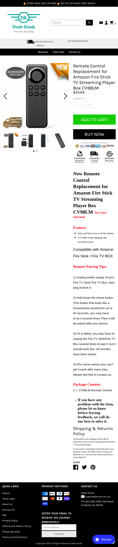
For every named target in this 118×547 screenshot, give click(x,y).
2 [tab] (36, 151)
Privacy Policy (10, 520)
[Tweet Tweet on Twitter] (84, 468)
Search (6, 493)
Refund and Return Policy (16, 526)
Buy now (94, 134)
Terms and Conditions (14, 537)
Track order (58, 52)
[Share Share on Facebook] (75, 468)
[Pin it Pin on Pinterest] (93, 468)
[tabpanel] (35, 96)
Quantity (79, 98)
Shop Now (43, 52)
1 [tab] (33, 151)
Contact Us (74, 52)
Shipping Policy (11, 531)
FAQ (4, 515)
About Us (7, 504)
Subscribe (59, 534)
